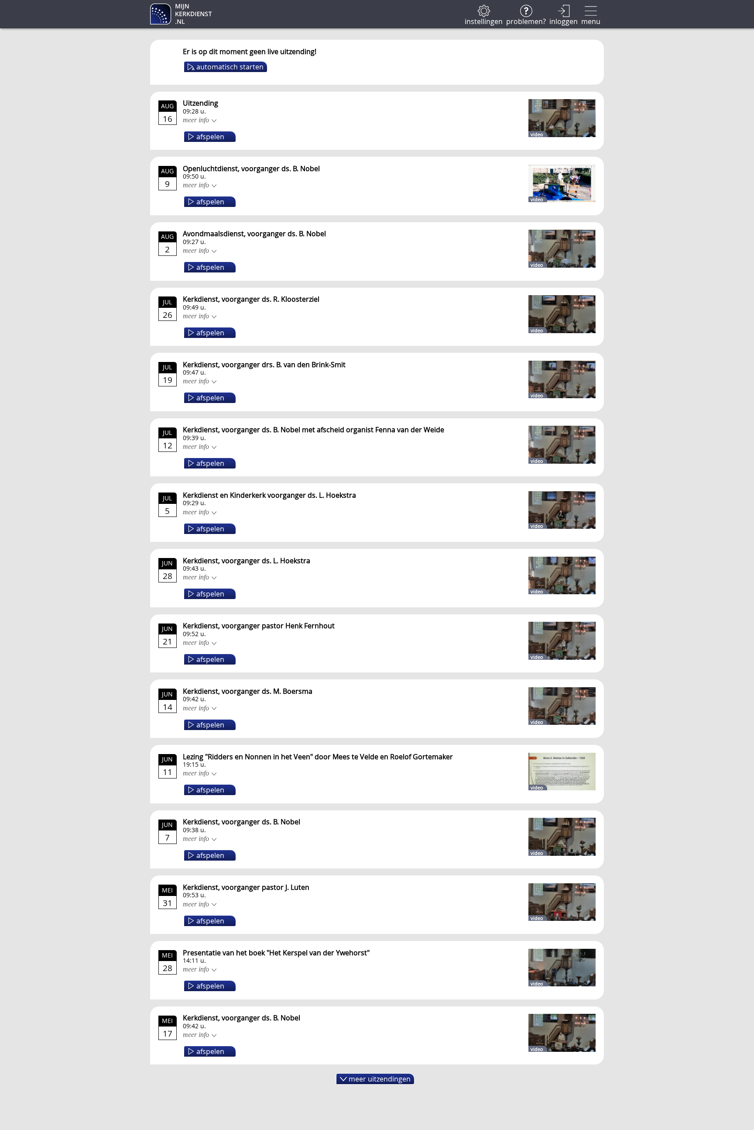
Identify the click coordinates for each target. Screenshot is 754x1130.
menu (590, 21)
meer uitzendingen (380, 1079)
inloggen (563, 21)
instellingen (484, 21)
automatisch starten (230, 67)
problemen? (526, 21)
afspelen (210, 136)
